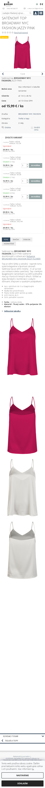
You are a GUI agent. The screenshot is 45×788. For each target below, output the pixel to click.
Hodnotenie (9, 244)
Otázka (8, 127)
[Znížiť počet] (27, 166)
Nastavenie (22, 775)
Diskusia (26, 239)
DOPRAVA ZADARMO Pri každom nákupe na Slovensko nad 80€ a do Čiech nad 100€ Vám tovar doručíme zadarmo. (22, 760)
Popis (6, 239)
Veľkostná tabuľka (12, 311)
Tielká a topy (23, 118)
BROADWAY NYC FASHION (29, 114)
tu (33, 769)
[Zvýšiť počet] (27, 164)
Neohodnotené (21, 32)
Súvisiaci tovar (10, 736)
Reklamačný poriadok (21, 757)
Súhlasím (22, 783)
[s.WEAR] (8, 3)
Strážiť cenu (37, 128)
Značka (16, 239)
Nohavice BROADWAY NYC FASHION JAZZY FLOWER (21, 257)
